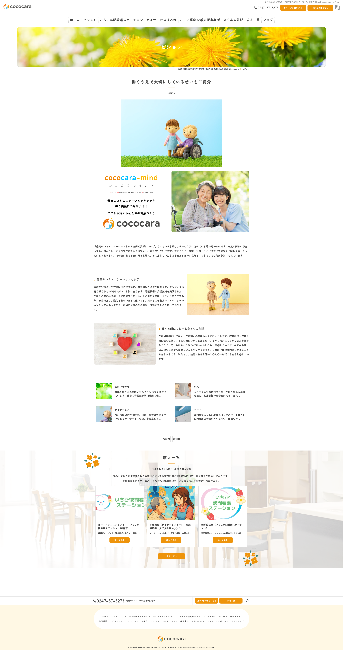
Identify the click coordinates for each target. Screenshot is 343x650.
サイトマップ (237, 621)
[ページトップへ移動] (247, 600)
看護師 (176, 439)
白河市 (166, 439)
